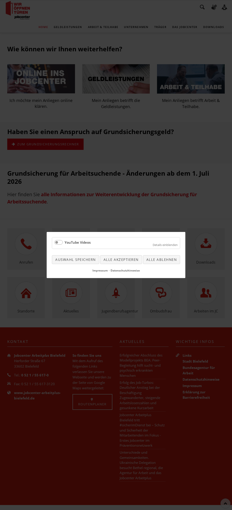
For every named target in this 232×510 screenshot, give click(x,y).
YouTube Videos (78, 242)
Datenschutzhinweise (125, 270)
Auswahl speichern (75, 259)
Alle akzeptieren (121, 259)
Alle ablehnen (161, 259)
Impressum (100, 270)
